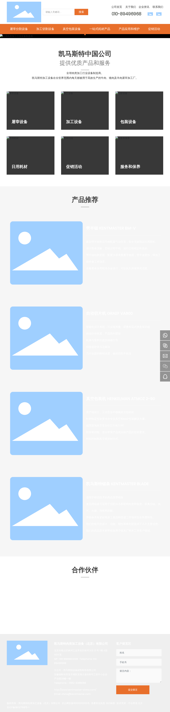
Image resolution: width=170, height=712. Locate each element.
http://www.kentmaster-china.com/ (75, 689)
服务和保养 (130, 166)
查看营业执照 (98, 703)
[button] (85, 34)
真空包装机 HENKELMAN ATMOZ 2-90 (120, 398)
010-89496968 (126, 14)
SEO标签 (110, 703)
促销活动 (74, 166)
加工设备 (74, 121)
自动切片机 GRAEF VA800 (109, 313)
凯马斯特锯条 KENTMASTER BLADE (117, 483)
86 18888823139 (69, 659)
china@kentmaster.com (76, 694)
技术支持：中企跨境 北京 (130, 703)
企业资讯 (144, 7)
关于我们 (130, 7)
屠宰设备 (20, 121)
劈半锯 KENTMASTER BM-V (111, 228)
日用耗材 (20, 166)
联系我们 (158, 7)
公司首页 (116, 7)
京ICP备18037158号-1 (18, 707)
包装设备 (128, 121)
